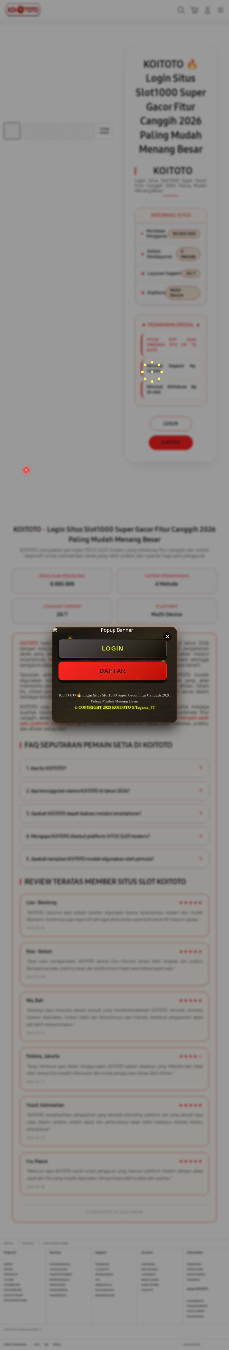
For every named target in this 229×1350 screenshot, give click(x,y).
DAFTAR (113, 671)
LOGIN (112, 648)
